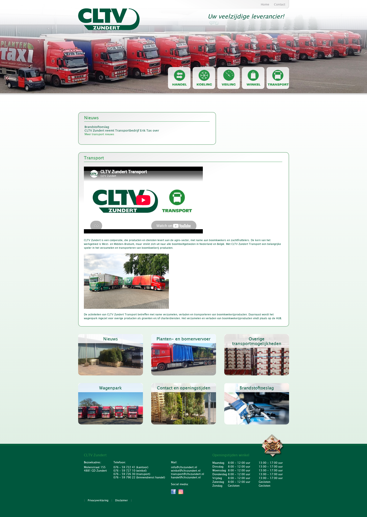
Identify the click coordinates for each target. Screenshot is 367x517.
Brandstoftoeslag (97, 127)
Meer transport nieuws (99, 134)
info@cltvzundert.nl (184, 467)
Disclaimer (121, 500)
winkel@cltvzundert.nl (185, 470)
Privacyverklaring (98, 500)
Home (265, 4)
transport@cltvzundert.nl (187, 474)
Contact (279, 4)
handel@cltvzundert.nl (186, 477)
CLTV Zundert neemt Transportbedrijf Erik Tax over (122, 131)
